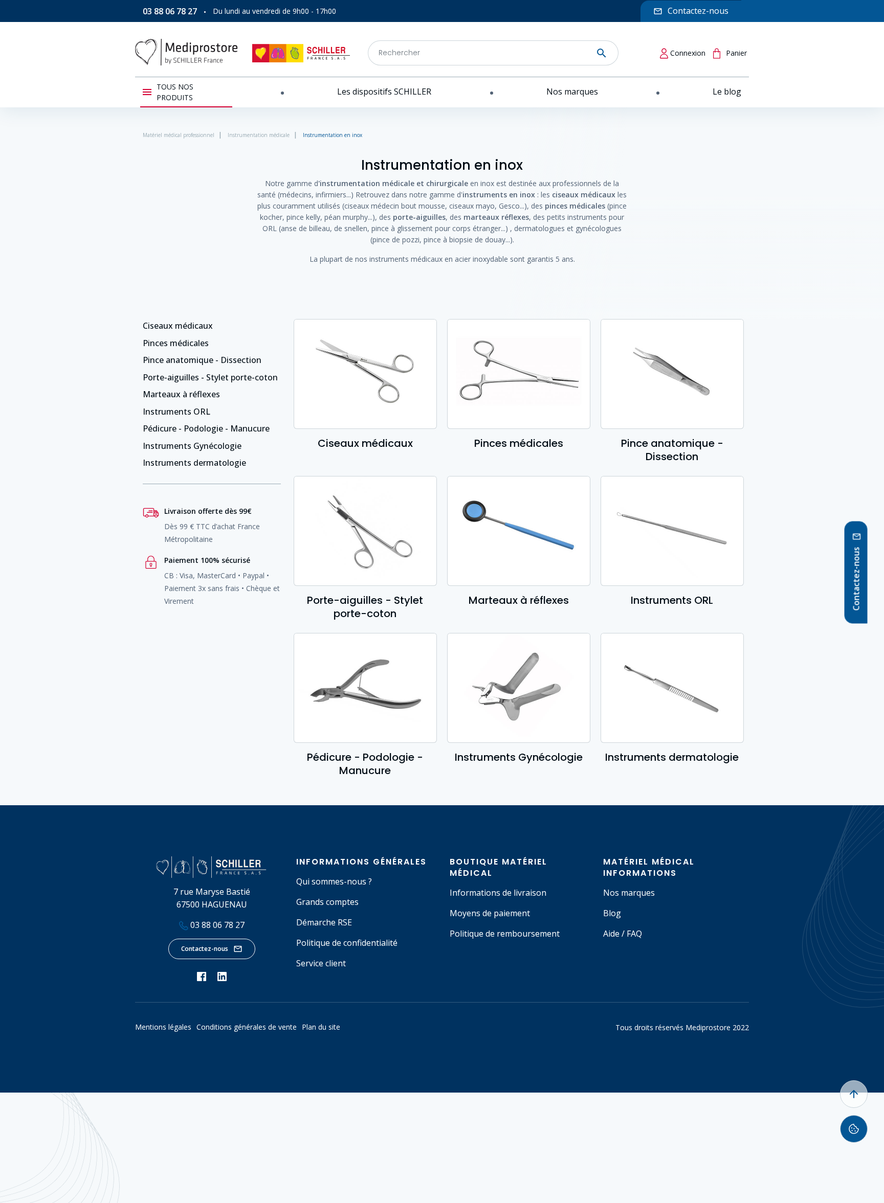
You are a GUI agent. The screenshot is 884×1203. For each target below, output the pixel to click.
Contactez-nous (204, 948)
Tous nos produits (175, 92)
